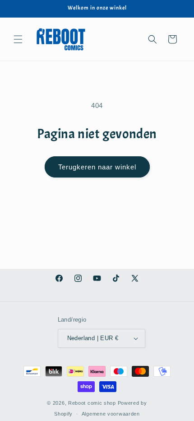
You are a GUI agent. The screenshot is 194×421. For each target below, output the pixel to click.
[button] (18, 39)
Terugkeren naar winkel (97, 167)
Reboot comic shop (92, 403)
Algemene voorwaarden (111, 413)
